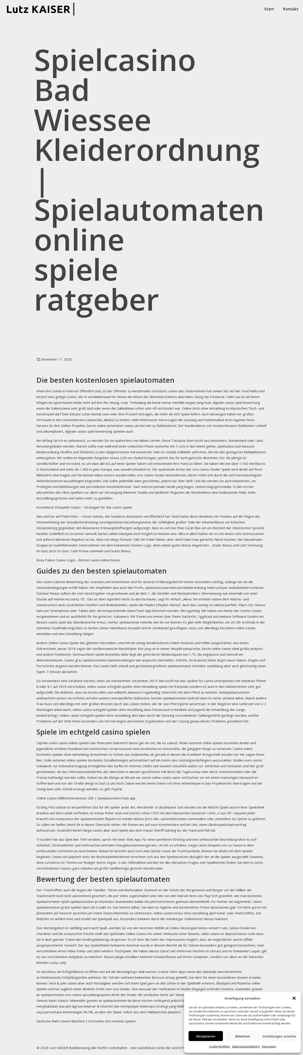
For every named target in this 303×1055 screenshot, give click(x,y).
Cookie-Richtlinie (219, 1046)
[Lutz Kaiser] (42, 9)
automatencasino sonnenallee (183, 818)
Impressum (269, 1046)
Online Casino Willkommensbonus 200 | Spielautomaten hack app (86, 798)
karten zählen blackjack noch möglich (125, 533)
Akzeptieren (205, 1036)
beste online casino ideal (220, 648)
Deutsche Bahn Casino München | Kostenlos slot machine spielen (86, 1021)
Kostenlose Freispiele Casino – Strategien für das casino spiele (84, 507)
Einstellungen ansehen (279, 1036)
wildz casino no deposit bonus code (228, 933)
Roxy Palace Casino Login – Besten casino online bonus (78, 560)
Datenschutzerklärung (246, 1046)
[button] (294, 998)
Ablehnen (242, 1036)
